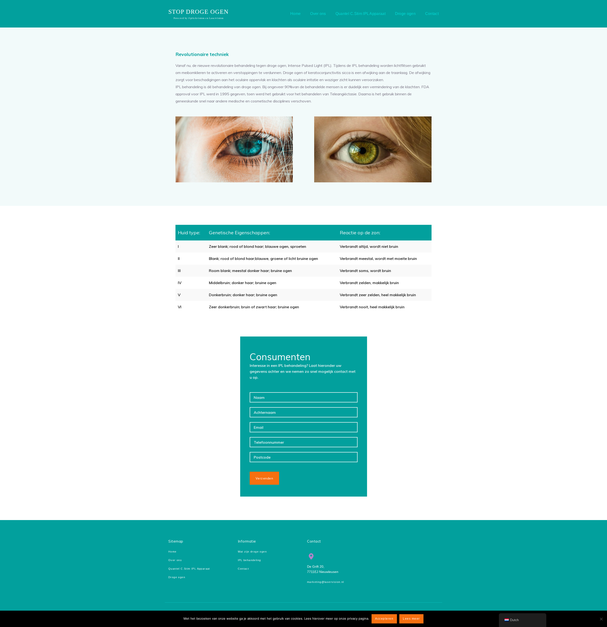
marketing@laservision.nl (325, 582)
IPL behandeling (249, 560)
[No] (601, 619)
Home (172, 551)
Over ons (175, 560)
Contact (243, 568)
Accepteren (384, 618)
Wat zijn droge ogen (252, 551)
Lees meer (411, 618)
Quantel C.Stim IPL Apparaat (189, 568)
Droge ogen (176, 577)
